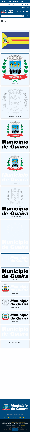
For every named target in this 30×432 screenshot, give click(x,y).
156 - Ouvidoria (26, 7)
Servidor (3, 1)
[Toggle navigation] (27, 16)
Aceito (15, 430)
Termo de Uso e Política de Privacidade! (15, 418)
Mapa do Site (12, 4)
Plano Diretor (24, 1)
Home (2, 24)
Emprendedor (16, 1)
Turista (9, 1)
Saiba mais (23, 425)
